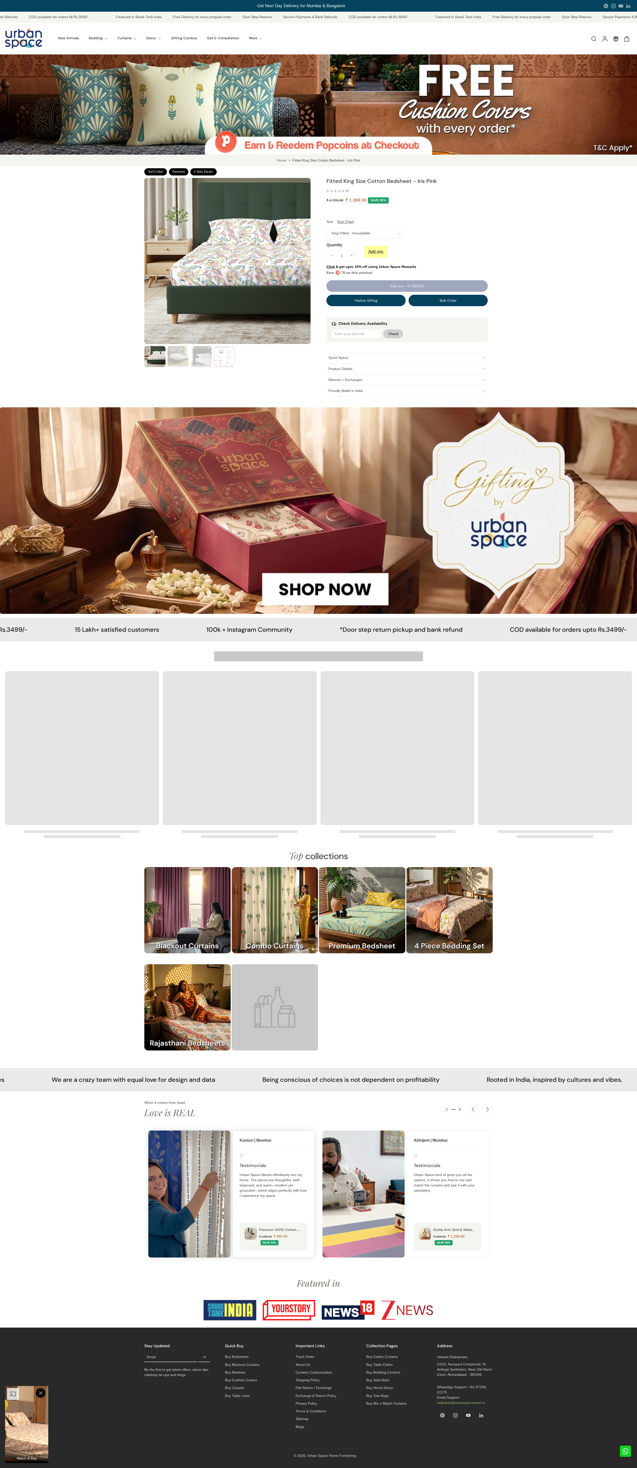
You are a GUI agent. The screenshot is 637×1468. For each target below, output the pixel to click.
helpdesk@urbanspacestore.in (461, 1403)
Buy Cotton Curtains (382, 1357)
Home (281, 160)
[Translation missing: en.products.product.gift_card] (615, 38)
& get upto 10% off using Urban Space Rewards (371, 267)
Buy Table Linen (237, 1396)
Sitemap (302, 1419)
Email (151, 1357)
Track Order (305, 1357)
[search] (593, 38)
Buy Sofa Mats (377, 1380)
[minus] (332, 255)
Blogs (300, 1427)
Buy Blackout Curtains (242, 1365)
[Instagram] (613, 6)
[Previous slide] (473, 1109)
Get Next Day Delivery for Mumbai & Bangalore (301, 5)
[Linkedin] (628, 6)
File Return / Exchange (314, 1388)
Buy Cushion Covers (241, 1380)
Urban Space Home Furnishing (331, 1456)
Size (329, 222)
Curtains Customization (314, 1372)
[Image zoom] (227, 261)
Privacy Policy (306, 1403)
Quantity (334, 245)
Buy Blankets (235, 1372)
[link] (275, 1012)
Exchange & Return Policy (316, 1396)
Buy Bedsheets (237, 1357)
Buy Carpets (234, 1388)
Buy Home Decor (379, 1388)
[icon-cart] (626, 38)
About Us (303, 1365)
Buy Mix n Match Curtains (386, 1403)
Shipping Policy (307, 1380)
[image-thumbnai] (154, 356)
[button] (407, 286)
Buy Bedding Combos (383, 1372)
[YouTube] (621, 6)
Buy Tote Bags (377, 1396)
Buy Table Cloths (379, 1365)
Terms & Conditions (311, 1411)
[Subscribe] (204, 1357)
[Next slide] (487, 1109)
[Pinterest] (606, 6)
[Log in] (604, 38)
